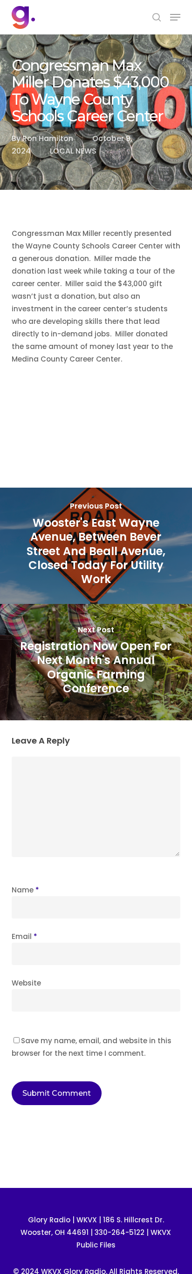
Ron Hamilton (47, 138)
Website (26, 983)
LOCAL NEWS (73, 151)
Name (25, 890)
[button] (175, 17)
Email (24, 936)
